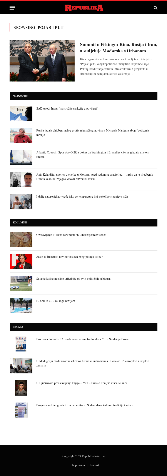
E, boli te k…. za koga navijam (55, 301)
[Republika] (83, 8)
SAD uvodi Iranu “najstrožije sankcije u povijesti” (67, 108)
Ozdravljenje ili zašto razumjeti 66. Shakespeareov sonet (71, 235)
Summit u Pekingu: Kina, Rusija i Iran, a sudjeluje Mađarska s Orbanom (118, 47)
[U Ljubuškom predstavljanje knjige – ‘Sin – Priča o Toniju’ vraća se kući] (21, 387)
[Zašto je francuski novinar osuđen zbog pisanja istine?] (21, 261)
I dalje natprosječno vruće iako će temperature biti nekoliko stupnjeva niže (82, 196)
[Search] (155, 8)
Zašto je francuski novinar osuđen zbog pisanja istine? (69, 257)
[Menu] (12, 8)
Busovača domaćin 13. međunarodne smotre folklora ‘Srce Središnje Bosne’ (83, 339)
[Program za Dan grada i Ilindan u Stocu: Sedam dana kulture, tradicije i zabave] (21, 410)
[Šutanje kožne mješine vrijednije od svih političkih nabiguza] (21, 283)
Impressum (78, 465)
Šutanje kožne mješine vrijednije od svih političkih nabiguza (73, 278)
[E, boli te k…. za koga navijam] (21, 305)
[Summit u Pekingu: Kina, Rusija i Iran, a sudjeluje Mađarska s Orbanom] (42, 61)
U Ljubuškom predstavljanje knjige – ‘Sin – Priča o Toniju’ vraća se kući (81, 383)
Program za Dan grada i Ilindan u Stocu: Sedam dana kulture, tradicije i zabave (85, 405)
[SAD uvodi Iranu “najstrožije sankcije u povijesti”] (21, 113)
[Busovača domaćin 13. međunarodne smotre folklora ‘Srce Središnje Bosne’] (21, 343)
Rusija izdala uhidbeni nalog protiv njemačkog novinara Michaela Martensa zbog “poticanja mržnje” (92, 132)
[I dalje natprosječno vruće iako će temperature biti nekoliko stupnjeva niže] (21, 201)
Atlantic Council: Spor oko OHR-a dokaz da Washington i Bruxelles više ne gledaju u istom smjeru (92, 154)
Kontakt (94, 465)
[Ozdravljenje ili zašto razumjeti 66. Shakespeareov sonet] (21, 239)
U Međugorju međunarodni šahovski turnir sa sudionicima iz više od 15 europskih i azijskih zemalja (92, 363)
